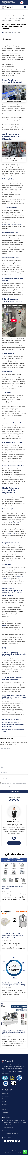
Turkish (21, 2)
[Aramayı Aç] (25, 2)
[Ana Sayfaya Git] (7, 1061)
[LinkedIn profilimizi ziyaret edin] (14, 838)
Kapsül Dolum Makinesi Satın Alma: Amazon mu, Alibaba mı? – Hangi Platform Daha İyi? (13, 935)
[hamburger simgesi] (25, 7)
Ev (2, 16)
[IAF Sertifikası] (5, 1078)
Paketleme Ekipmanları (13, 16)
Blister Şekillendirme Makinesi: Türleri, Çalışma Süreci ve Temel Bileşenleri (13, 1032)
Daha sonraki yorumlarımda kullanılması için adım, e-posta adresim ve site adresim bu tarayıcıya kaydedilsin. (13, 785)
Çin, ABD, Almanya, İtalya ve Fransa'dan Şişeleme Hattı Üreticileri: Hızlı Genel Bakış (13, 724)
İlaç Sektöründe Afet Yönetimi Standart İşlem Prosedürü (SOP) (13, 984)
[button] (24, 39)
